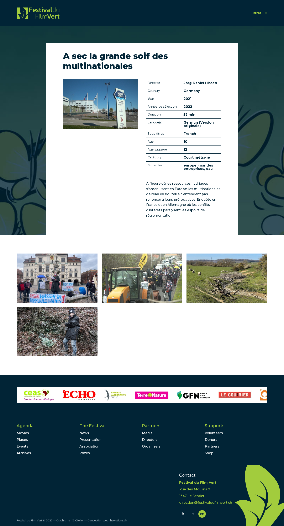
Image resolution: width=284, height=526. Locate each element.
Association (89, 446)
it (192, 514)
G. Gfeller (78, 520)
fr (183, 514)
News (84, 433)
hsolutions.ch (118, 520)
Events (22, 446)
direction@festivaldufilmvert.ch (205, 503)
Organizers (151, 446)
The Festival (92, 425)
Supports (215, 425)
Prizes (84, 453)
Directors (150, 440)
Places (22, 440)
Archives (24, 453)
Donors (211, 440)
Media (147, 433)
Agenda (25, 425)
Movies (23, 433)
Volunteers (214, 433)
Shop (209, 453)
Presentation (90, 440)
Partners (151, 425)
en (202, 514)
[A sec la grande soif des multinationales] (57, 278)
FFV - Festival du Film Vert (38, 13)
